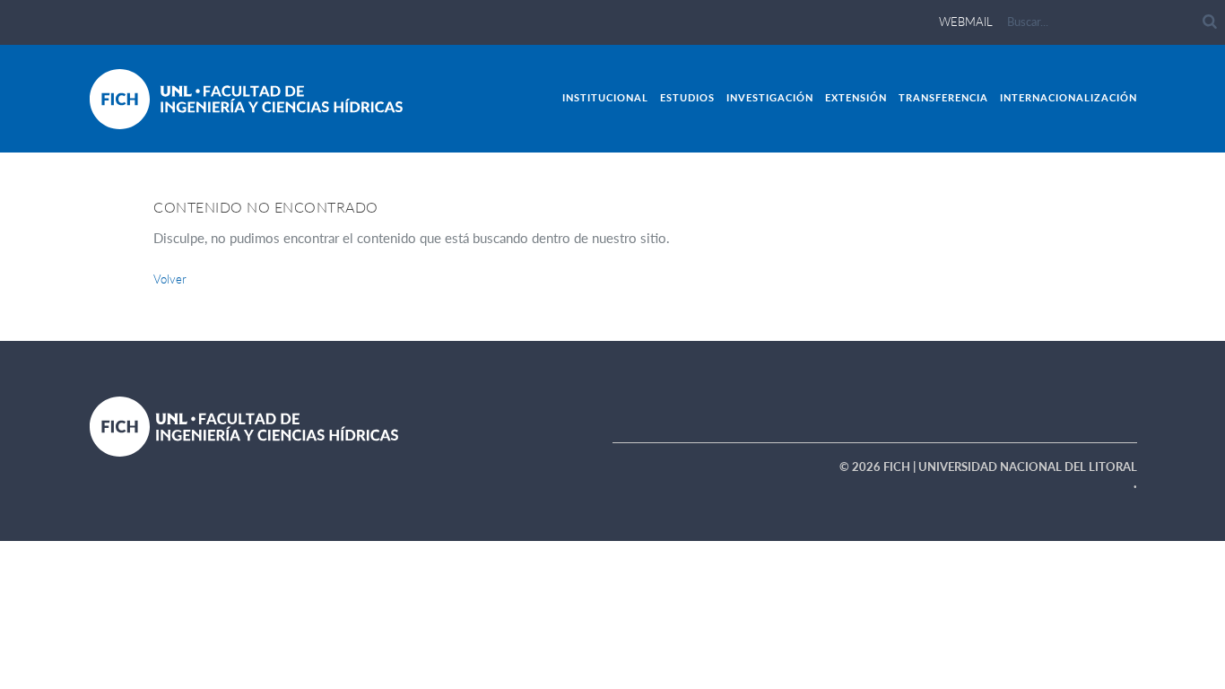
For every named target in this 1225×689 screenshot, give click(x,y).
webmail (966, 21)
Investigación (769, 97)
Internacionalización (1068, 97)
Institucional (605, 97)
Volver (170, 279)
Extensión (856, 97)
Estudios (687, 97)
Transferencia (943, 97)
